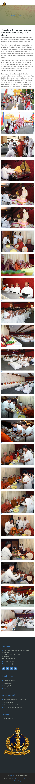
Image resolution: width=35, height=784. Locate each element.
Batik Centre (7, 683)
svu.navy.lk (12, 775)
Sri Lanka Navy (8, 702)
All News (19, 15)
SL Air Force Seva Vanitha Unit (13, 707)
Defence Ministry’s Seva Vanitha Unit (15, 699)
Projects (6, 688)
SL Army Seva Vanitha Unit (12, 705)
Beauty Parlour (8, 686)
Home (13, 15)
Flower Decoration (9, 680)
